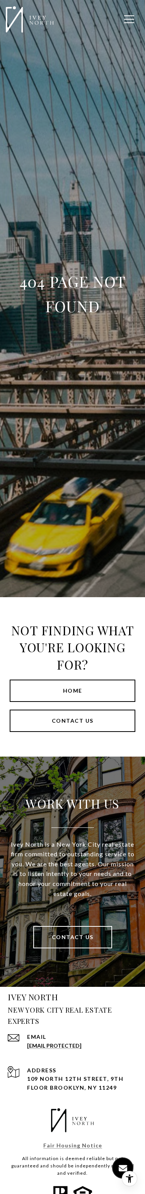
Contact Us (73, 937)
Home (72, 690)
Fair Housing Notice (72, 1145)
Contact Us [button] (73, 720)
